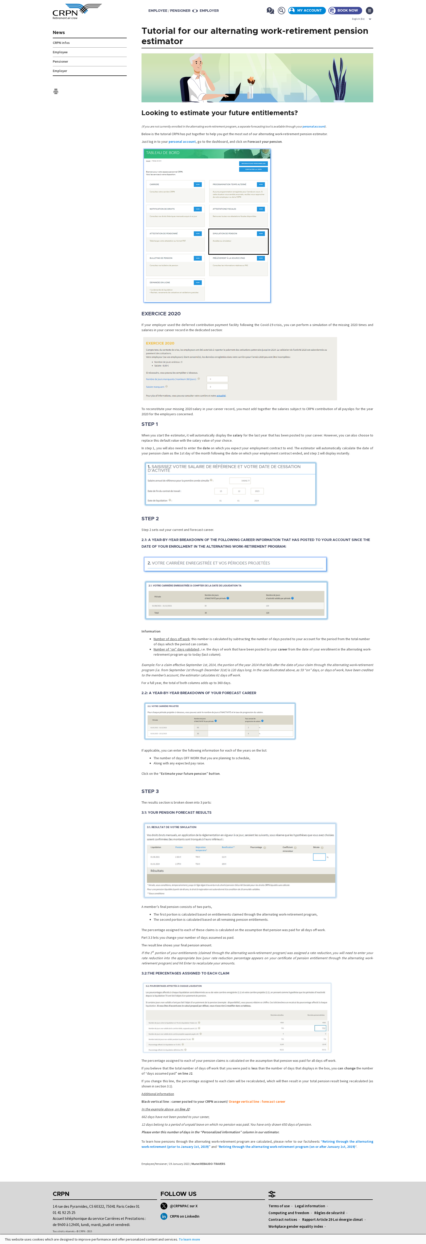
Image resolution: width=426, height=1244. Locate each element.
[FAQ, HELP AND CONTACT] (270, 10)
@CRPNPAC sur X (183, 1206)
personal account (313, 126)
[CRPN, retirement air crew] (77, 16)
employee (157, 11)
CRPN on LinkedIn (184, 1216)
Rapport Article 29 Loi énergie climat (332, 1219)
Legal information (310, 1206)
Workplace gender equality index (295, 1226)
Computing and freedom (288, 1212)
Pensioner (161, 1164)
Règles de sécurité (329, 1212)
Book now (347, 10)
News (59, 33)
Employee (148, 1164)
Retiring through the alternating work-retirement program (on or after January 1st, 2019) (287, 1146)
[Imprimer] (56, 91)
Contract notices (282, 1219)
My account (309, 10)
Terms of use (279, 1206)
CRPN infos (61, 42)
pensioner (180, 11)
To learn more (189, 1239)
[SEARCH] (281, 10)
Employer (209, 11)
